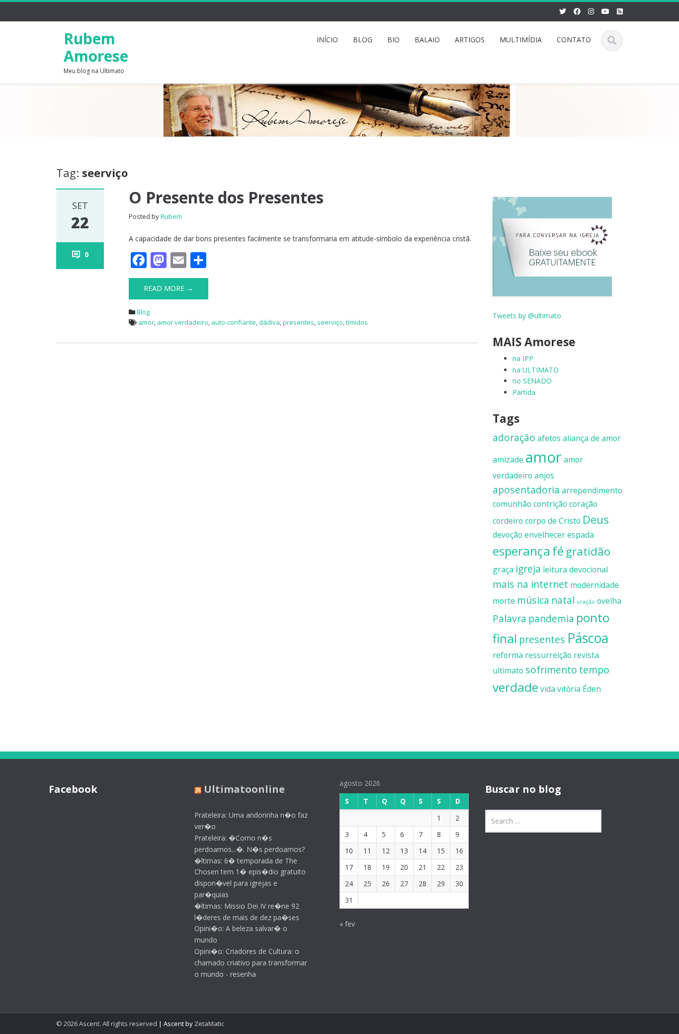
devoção (507, 534)
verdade (515, 687)
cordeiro (508, 520)
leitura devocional (575, 569)
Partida (523, 392)
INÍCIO (327, 39)
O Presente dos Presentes (226, 197)
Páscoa (587, 638)
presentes (298, 322)
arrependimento (592, 490)
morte (504, 600)
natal (563, 600)
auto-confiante (233, 322)
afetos (549, 438)
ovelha (609, 600)
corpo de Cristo (553, 520)
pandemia (551, 618)
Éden (592, 688)
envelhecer (544, 534)
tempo (594, 669)
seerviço (330, 322)
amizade (508, 459)
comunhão (512, 503)
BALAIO (427, 39)
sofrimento (551, 669)
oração (586, 601)
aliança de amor (592, 438)
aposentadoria (526, 489)
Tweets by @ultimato (527, 315)
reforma (508, 655)
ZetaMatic (209, 1023)
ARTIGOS (470, 39)
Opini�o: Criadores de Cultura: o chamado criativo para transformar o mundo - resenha (250, 962)
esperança (521, 551)
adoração (514, 437)
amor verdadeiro (182, 322)
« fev (347, 924)
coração (583, 503)
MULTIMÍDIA (521, 39)
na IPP (522, 358)
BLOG (362, 39)
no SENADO (532, 380)
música (533, 600)
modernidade (594, 584)
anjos (544, 475)
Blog (143, 311)
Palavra (509, 618)
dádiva (269, 322)
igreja (528, 568)
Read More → (168, 288)
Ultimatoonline (244, 789)
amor (146, 322)
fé (558, 551)
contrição (550, 503)
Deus (596, 519)
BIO (393, 39)
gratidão (588, 551)
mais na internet (530, 584)
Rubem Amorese (96, 47)
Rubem (171, 216)
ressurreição (548, 655)
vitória (569, 688)
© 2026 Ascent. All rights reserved (106, 1023)
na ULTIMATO (535, 370)
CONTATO (574, 39)
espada (580, 534)
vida (547, 688)
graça (503, 569)
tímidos (357, 322)
